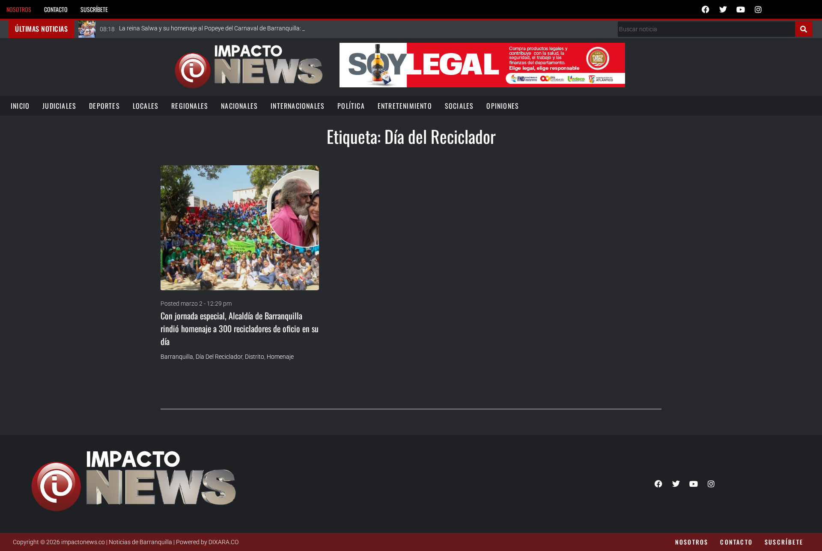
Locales (145, 106)
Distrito (254, 356)
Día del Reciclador (219, 356)
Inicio (20, 106)
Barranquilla (177, 356)
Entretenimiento (405, 106)
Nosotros (18, 9)
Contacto (56, 9)
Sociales (459, 106)
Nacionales (239, 106)
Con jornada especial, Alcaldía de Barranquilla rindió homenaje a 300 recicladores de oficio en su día (240, 328)
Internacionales (298, 106)
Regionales (189, 106)
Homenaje (280, 356)
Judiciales (59, 106)
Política (351, 106)
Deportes (104, 106)
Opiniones (502, 106)
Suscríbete (94, 9)
